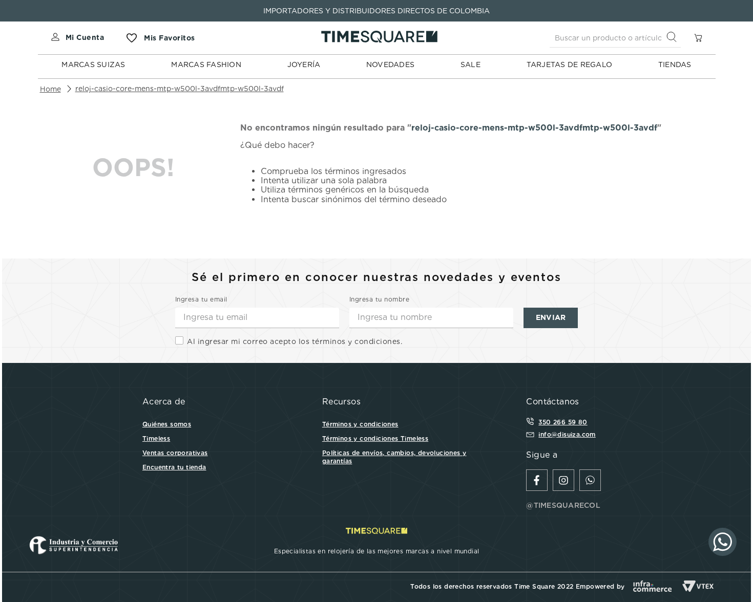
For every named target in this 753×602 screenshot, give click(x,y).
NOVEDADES (390, 64)
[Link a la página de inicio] (50, 89)
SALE (470, 64)
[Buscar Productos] (673, 37)
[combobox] (615, 38)
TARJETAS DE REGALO (570, 64)
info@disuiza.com (566, 434)
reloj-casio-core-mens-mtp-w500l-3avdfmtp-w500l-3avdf (179, 88)
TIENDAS (675, 64)
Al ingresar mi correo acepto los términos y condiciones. (294, 341)
